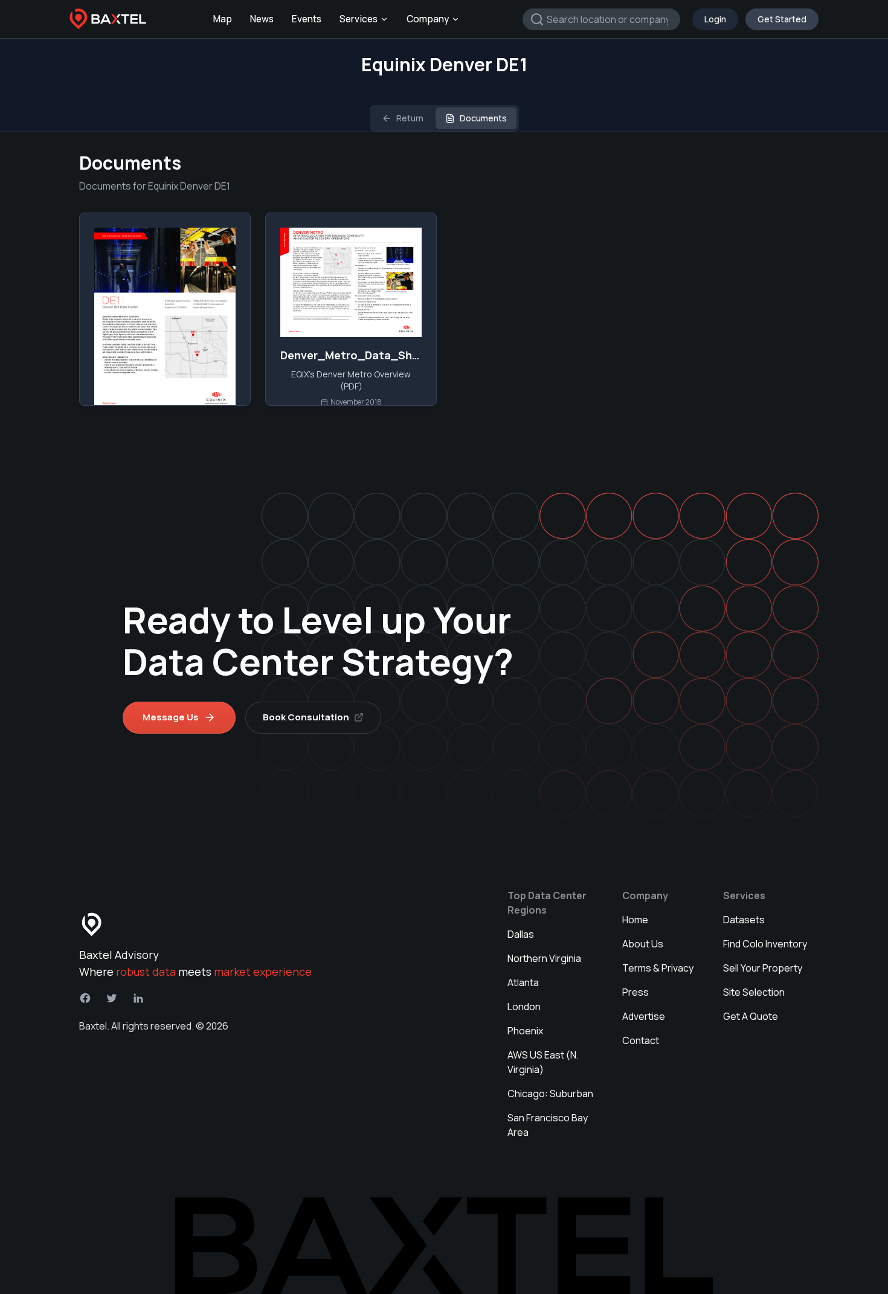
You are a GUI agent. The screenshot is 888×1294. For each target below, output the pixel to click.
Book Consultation (306, 717)
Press (635, 992)
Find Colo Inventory (765, 943)
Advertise (643, 1016)
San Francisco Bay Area (547, 1125)
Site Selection (754, 992)
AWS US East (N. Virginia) (543, 1062)
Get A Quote (750, 1016)
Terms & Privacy (657, 968)
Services (358, 19)
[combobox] (601, 19)
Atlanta (523, 982)
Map (222, 19)
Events (306, 19)
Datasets (744, 919)
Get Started (782, 19)
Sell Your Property (762, 968)
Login (715, 19)
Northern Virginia (544, 958)
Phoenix (525, 1030)
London (524, 1006)
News (262, 19)
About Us (642, 943)
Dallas (520, 934)
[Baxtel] (108, 19)
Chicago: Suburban (550, 1093)
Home (635, 919)
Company (428, 19)
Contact (640, 1040)
